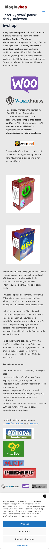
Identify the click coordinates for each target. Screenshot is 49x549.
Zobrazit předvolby (24, 539)
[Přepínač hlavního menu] (43, 11)
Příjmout (24, 524)
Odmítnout (24, 531)
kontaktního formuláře (13, 423)
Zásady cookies (23, 545)
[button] (45, 496)
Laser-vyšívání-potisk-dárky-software (20, 17)
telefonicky (34, 423)
